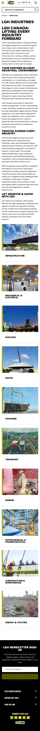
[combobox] (20, 9)
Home (4, 16)
